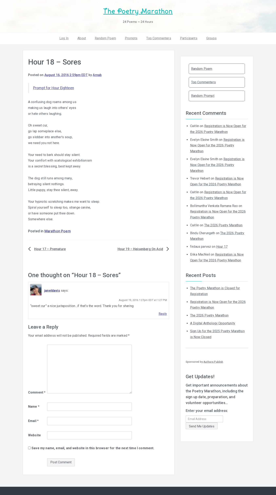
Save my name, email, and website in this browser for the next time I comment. (93, 448)
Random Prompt (202, 96)
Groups (211, 38)
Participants (188, 38)
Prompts (131, 38)
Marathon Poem (57, 231)
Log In (63, 38)
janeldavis (52, 290)
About (81, 38)
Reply (163, 314)
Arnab (97, 75)
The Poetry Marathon (138, 11)
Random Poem (105, 38)
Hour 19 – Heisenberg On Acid (140, 249)
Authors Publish (213, 361)
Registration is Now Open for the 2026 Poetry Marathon (217, 145)
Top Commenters (158, 38)
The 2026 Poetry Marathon (223, 225)
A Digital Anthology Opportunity (212, 323)
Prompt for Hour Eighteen (53, 88)
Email (33, 421)
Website (34, 435)
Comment (36, 392)
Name (33, 406)
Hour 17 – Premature (50, 249)
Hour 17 (222, 247)
